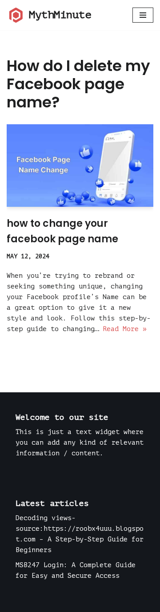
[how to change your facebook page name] (80, 165)
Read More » (125, 329)
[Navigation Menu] (142, 15)
